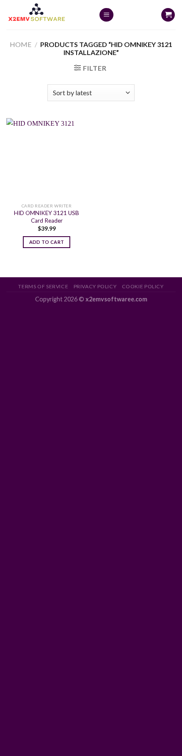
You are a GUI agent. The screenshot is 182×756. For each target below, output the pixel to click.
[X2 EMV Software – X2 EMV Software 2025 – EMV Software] (46, 15)
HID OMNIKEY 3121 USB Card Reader (46, 217)
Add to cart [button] (46, 242)
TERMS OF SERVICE (43, 286)
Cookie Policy (143, 286)
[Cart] (168, 15)
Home (20, 44)
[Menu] (106, 15)
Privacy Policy (95, 286)
